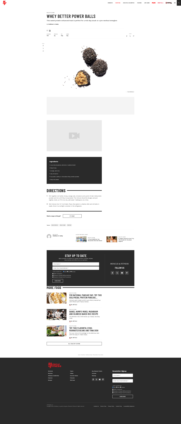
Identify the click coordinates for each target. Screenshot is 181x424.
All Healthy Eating (74, 343)
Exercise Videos (74, 375)
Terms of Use (103, 406)
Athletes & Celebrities (128, 2)
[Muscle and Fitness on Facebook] (112, 273)
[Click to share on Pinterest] (133, 36)
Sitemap (94, 375)
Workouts (110, 2)
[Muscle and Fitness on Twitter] (117, 273)
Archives (94, 373)
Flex (154, 3)
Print (73, 216)
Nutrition (118, 2)
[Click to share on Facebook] (126, 36)
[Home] (5, 4)
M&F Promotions (58, 273)
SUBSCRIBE (58, 281)
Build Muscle (55, 225)
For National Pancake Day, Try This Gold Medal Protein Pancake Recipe (85, 297)
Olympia (169, 2)
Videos (71, 373)
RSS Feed (72, 380)
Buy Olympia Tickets (97, 371)
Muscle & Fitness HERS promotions (62, 275)
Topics (71, 371)
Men (69, 271)
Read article (73, 304)
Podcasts (72, 377)
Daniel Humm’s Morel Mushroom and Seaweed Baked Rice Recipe (83, 312)
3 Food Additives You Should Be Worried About (95, 240)
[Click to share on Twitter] (130, 36)
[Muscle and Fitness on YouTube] (122, 273)
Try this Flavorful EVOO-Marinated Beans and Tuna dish (83, 329)
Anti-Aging (147, 2)
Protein (69, 225)
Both (65, 271)
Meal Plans (62, 225)
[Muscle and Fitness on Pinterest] (127, 273)
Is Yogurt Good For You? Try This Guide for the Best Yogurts (126, 240)
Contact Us (96, 406)
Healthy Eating (51, 12)
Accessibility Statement (129, 406)
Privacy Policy (111, 406)
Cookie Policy (119, 406)
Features (139, 2)
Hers (161, 3)
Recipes (50, 380)
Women (73, 271)
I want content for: (57, 271)
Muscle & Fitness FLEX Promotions (62, 277)
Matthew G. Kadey (53, 24)
